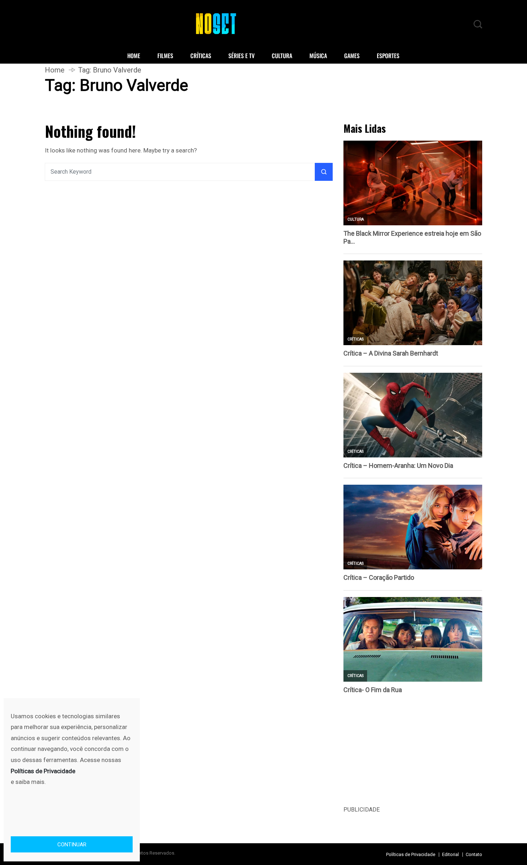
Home (55, 70)
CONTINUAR (71, 844)
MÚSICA (318, 55)
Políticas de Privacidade (410, 854)
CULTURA (282, 55)
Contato (474, 854)
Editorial (450, 854)
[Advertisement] (412, 755)
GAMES (352, 55)
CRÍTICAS (200, 55)
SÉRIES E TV (241, 55)
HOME (133, 55)
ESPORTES (388, 55)
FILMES (165, 55)
